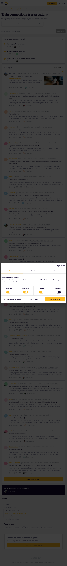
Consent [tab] (11, 271)
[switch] (25, 292)
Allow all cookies (55, 299)
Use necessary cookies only (12, 299)
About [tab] (55, 271)
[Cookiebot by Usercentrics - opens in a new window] (57, 266)
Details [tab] (33, 271)
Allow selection (33, 299)
